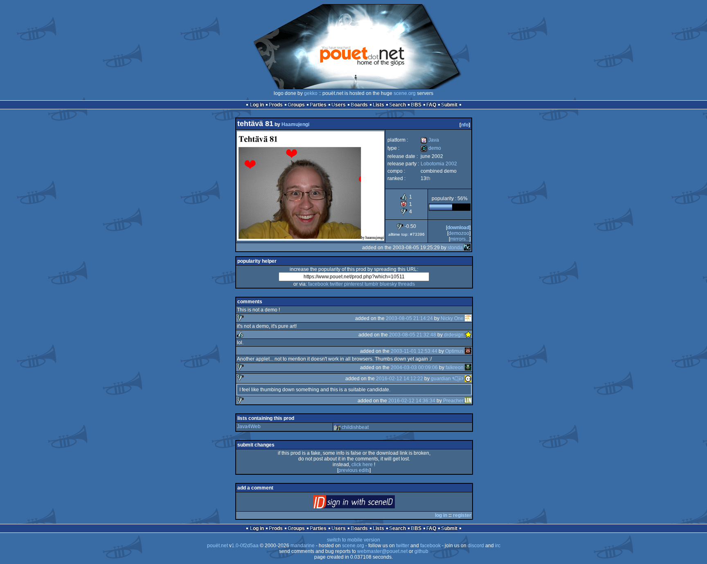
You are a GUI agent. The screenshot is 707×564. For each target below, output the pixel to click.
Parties (318, 105)
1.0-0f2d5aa (245, 545)
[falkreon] (468, 367)
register (462, 515)
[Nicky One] (468, 318)
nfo (464, 125)
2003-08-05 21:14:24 (409, 318)
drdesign (454, 335)
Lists (378, 105)
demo (431, 148)
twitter (336, 284)
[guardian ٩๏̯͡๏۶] (468, 378)
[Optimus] (468, 351)
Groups (296, 105)
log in (441, 515)
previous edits (353, 470)
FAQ (431, 105)
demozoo (458, 233)
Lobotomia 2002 (439, 164)
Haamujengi (295, 124)
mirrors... (459, 239)
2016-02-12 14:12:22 (399, 378)
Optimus (454, 351)
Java (430, 140)
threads (406, 284)
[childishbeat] (337, 427)
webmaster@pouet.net (382, 551)
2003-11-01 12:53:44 (414, 351)
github (421, 551)
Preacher (453, 401)
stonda (455, 247)
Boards (359, 105)
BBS (416, 105)
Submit (449, 105)
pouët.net (217, 545)
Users (338, 105)
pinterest (353, 284)
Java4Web (249, 426)
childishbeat (355, 427)
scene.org (405, 93)
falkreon (455, 367)
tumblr (371, 284)
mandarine (302, 545)
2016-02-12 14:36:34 (411, 401)
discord (476, 545)
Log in (257, 105)
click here (362, 464)
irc (497, 545)
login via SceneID (367, 503)
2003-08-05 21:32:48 (412, 335)
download (458, 227)
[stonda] (467, 247)
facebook (318, 284)
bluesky (388, 284)
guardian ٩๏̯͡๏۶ (447, 378)
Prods (276, 105)
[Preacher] (468, 401)
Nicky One (452, 318)
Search (397, 105)
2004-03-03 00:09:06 (414, 367)
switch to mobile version (353, 540)
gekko (310, 93)
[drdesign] (468, 335)
